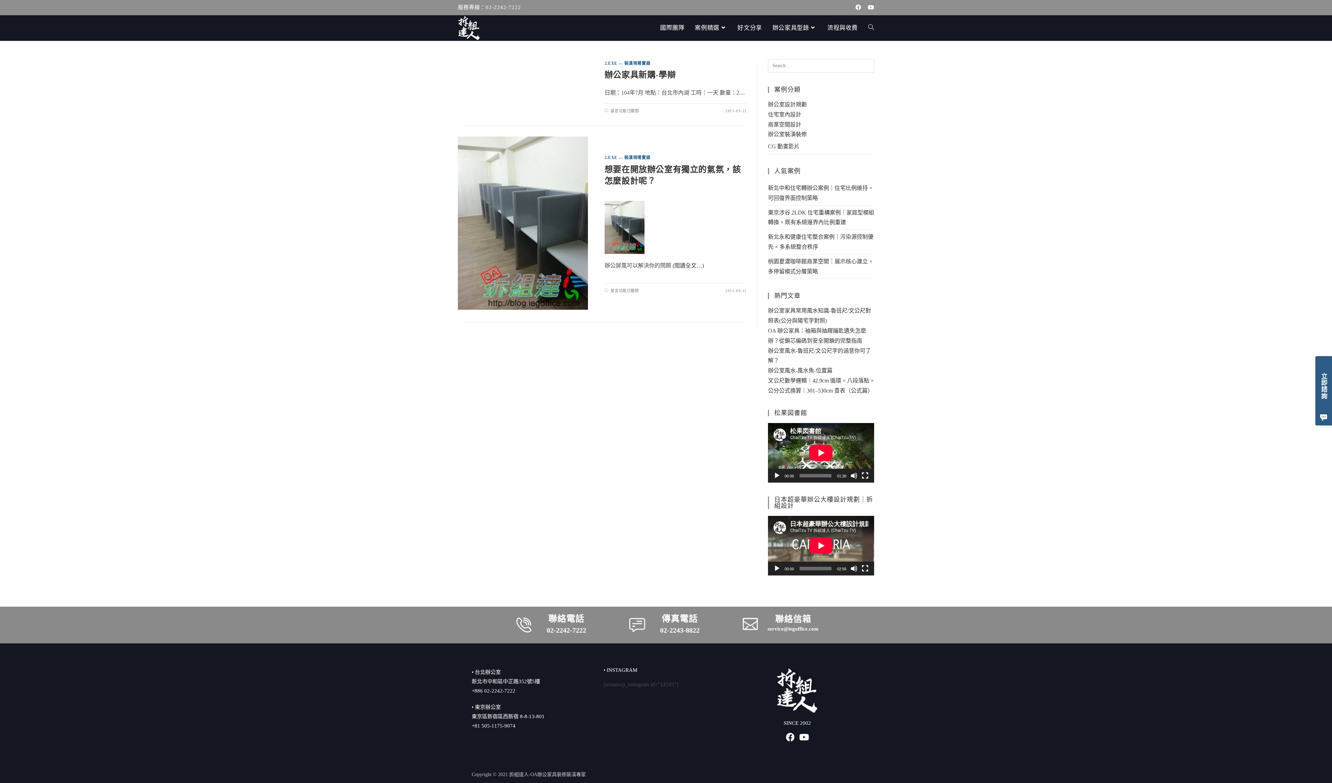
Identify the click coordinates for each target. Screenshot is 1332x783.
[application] (821, 453)
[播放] (777, 475)
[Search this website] (821, 65)
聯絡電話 (566, 618)
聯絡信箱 (793, 619)
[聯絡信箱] (750, 624)
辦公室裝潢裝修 (787, 134)
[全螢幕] (865, 475)
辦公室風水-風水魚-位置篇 (800, 370)
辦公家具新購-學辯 (640, 74)
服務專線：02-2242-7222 (489, 7)
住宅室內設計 (784, 114)
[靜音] (854, 475)
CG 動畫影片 (784, 146)
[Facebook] (790, 737)
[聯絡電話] (523, 625)
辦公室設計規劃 (787, 104)
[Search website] (871, 28)
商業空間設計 (784, 124)
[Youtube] (804, 737)
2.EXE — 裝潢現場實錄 (627, 63)
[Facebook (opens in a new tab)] (858, 7)
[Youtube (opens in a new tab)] (869, 7)
